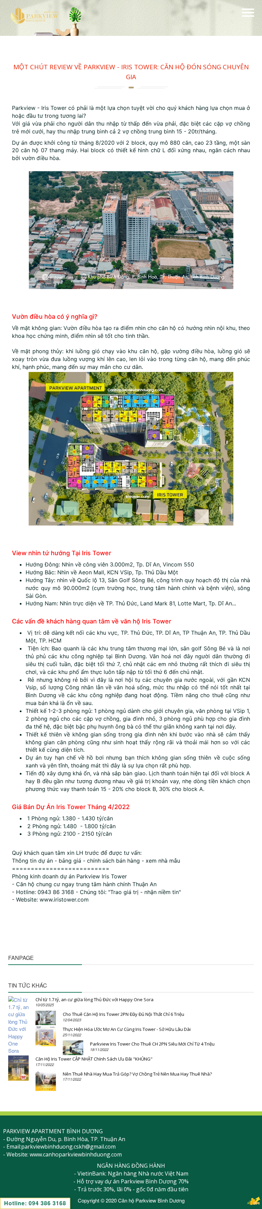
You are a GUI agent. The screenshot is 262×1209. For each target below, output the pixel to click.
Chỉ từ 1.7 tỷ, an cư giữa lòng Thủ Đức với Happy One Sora (94, 999)
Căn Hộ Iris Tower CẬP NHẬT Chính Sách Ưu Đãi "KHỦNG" (93, 1059)
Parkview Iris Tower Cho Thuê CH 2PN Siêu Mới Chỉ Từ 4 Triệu (152, 1044)
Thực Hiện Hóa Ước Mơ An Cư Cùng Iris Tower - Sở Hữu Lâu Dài (127, 1029)
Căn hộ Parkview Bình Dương (151, 1200)
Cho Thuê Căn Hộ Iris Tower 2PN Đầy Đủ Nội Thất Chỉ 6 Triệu (123, 1014)
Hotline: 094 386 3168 (35, 1203)
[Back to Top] (253, 1200)
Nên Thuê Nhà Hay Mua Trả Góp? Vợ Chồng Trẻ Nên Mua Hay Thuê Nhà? (137, 1074)
